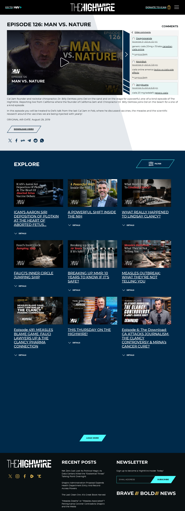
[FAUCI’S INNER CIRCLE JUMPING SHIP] (38, 254)
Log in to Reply (140, 54)
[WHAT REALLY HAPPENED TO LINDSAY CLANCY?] (146, 193)
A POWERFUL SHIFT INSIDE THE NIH (92, 214)
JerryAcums (142, 85)
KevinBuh (141, 62)
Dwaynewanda (144, 38)
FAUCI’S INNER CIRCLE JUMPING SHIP (33, 275)
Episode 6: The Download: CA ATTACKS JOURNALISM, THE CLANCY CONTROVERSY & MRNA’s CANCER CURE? (145, 338)
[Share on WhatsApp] (42, 140)
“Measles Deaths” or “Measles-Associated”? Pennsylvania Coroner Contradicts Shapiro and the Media (83, 504)
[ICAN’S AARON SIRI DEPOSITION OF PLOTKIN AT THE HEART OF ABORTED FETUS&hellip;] (38, 193)
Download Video (24, 129)
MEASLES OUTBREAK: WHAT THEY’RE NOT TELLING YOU (141, 277)
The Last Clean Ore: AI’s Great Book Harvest (84, 495)
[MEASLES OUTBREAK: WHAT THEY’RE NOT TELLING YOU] (146, 254)
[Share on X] (10, 140)
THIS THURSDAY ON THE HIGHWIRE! (89, 332)
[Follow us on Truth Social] (39, 476)
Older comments (143, 32)
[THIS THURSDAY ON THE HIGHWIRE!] (92, 310)
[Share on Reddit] (35, 140)
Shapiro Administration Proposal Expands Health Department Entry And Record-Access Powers (83, 486)
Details (22, 233)
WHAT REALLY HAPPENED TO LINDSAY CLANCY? (145, 214)
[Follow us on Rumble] (32, 476)
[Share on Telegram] (29, 140)
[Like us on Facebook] (24, 476)
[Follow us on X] (10, 476)
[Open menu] (176, 7)
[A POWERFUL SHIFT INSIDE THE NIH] (92, 193)
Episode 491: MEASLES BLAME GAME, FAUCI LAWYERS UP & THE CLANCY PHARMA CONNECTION (33, 338)
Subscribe (163, 480)
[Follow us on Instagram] (17, 476)
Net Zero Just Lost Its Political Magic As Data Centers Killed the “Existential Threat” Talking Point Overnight (83, 474)
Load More (92, 438)
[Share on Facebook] (16, 140)
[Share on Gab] (23, 140)
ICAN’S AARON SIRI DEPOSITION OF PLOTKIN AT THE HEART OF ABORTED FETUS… (36, 218)
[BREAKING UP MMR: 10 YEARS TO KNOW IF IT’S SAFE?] (92, 254)
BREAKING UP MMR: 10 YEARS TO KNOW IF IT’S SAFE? (88, 277)
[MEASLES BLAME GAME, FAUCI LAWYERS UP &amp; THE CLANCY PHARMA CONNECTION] (38, 310)
